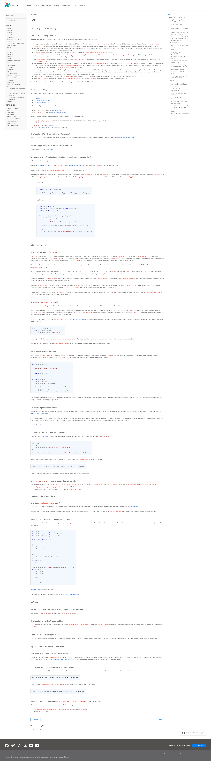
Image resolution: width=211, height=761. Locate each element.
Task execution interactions (17, 93)
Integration (10, 67)
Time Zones (10, 63)
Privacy (9, 101)
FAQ (8, 86)
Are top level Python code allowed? (178, 57)
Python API (10, 114)
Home (9, 28)
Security (9, 58)
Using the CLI (11, 65)
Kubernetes (10, 69)
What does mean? (178, 48)
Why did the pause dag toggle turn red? (179, 93)
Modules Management (13, 76)
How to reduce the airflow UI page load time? (178, 89)
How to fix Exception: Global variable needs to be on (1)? (179, 112)
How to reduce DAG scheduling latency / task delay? (179, 29)
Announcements (66, 5)
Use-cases (56, 5)
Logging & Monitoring (13, 60)
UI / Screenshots (12, 48)
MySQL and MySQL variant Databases (176, 98)
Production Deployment (14, 84)
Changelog (10, 80)
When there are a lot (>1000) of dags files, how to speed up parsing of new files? (179, 38)
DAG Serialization (12, 73)
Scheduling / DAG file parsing (17, 88)
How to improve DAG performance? (176, 25)
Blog (75, 5)
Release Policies (12, 78)
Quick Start (10, 35)
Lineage (9, 71)
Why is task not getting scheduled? (177, 20)
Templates (10, 112)
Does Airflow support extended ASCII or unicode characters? (179, 106)
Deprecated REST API (14, 119)
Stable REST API (12, 117)
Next (160, 719)
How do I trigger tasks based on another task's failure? (179, 33)
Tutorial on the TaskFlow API (15, 43)
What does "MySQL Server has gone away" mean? (179, 102)
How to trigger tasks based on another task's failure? (179, 76)
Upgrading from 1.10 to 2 (14, 39)
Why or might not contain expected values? (179, 65)
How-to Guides (11, 45)
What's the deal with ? (179, 45)
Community (28, 5)
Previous (35, 719)
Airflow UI (11, 95)
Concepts (10, 50)
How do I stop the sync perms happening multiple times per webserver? (179, 84)
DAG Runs (10, 54)
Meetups (36, 5)
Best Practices (11, 82)
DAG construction (14, 91)
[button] (10, 15)
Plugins (9, 56)
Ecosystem (82, 5)
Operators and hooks (13, 108)
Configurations (11, 121)
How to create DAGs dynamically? (176, 53)
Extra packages (11, 123)
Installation (10, 37)
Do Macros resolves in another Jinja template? (179, 61)
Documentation (46, 5)
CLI (8, 110)
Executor (10, 52)
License (9, 33)
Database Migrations (13, 125)
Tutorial (9, 41)
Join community (199, 745)
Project (9, 30)
